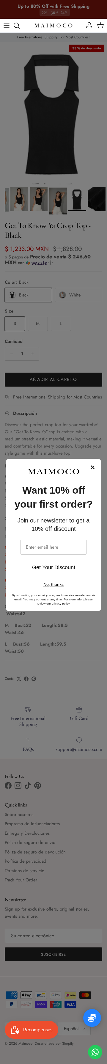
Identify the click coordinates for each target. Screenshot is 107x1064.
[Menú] (6, 25)
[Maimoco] (53, 25)
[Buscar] (19, 25)
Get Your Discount (53, 567)
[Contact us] (95, 1052)
